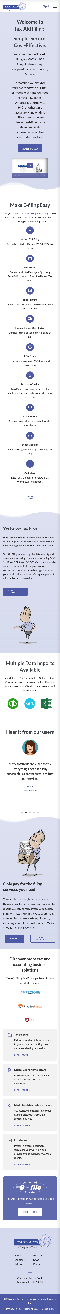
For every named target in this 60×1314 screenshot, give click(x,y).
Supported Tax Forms (42, 939)
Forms (18, 1255)
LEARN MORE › (22, 1055)
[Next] (55, 773)
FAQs (36, 1259)
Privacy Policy (13, 1308)
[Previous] (5, 773)
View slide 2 (26, 812)
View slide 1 (22, 812)
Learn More (30, 1212)
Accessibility (47, 1308)
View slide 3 (30, 812)
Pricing (14, 938)
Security (37, 1255)
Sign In (46, 6)
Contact (37, 1264)
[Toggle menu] (55, 6)
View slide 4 (34, 812)
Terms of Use (31, 1308)
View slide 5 (38, 812)
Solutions (20, 1259)
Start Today (30, 148)
